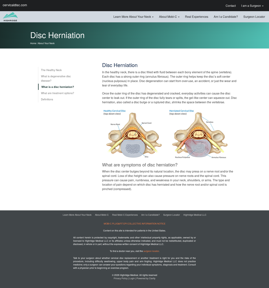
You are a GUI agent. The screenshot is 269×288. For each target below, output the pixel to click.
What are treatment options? (57, 93)
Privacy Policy (121, 278)
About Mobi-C (102, 214)
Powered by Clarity (146, 278)
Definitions (47, 99)
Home (33, 43)
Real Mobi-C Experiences (125, 214)
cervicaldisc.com (15, 5)
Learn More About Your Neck (77, 214)
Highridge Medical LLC (194, 214)
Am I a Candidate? (150, 214)
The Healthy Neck (51, 70)
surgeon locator (151, 250)
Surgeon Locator (171, 214)
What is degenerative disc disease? (56, 78)
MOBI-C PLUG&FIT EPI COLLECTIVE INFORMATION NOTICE (134, 223)
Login (132, 278)
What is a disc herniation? (57, 87)
